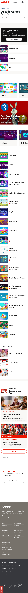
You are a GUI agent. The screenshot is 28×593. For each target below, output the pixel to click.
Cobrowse (4, 581)
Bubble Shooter (13, 48)
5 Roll (22, 95)
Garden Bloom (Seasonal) (17, 193)
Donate (3, 523)
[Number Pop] (4, 250)
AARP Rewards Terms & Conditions (10, 568)
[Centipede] (4, 165)
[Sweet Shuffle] (4, 316)
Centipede (12, 165)
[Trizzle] (4, 325)
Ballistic (4, 143)
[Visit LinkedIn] (20, 586)
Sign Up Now (14, 39)
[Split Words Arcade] (4, 287)
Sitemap (4, 562)
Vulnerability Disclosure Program (9, 574)
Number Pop (12, 248)
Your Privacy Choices (14, 578)
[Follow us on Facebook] (4, 586)
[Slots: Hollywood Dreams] (4, 278)
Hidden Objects (13, 201)
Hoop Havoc (13, 212)
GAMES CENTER (4, 8)
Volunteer (4, 525)
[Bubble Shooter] (4, 49)
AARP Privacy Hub (12, 562)
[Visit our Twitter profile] (10, 586)
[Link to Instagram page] (15, 586)
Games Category (6, 17)
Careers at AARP (17, 532)
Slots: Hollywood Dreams (17, 278)
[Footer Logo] (14, 506)
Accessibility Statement (17, 565)
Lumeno (11, 239)
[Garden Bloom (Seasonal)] (4, 193)
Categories (12, 155)
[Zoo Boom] (4, 334)
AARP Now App (13, 362)
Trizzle (11, 325)
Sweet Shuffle (13, 316)
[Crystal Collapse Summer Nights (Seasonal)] (4, 183)
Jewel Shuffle (13, 221)
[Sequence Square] (4, 268)
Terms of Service (6, 565)
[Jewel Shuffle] (4, 221)
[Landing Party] (4, 231)
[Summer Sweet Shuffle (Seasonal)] (4, 306)
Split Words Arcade (15, 286)
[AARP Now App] (4, 362)
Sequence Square (14, 267)
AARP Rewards (13, 372)
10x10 (10, 67)
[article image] (14, 124)
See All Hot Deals (14, 480)
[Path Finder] (4, 259)
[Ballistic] (8, 135)
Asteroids (12, 58)
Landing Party (13, 231)
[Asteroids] (4, 58)
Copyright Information (7, 571)
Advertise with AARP (18, 530)
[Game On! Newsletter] (4, 353)
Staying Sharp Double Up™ (17, 295)
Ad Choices (4, 578)
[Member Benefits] (5, 390)
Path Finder (12, 258)
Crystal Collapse (14, 174)
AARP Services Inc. (18, 540)
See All (14, 451)
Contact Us (16, 520)
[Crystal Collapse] (4, 174)
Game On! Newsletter (15, 353)
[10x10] (4, 67)
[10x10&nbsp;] (8, 88)
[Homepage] (5, 2)
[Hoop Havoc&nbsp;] (4, 212)
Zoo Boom (12, 334)
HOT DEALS (7, 471)
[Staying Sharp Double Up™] (4, 297)
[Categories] (4, 155)
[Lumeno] (4, 240)
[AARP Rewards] (4, 372)
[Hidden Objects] (4, 202)
